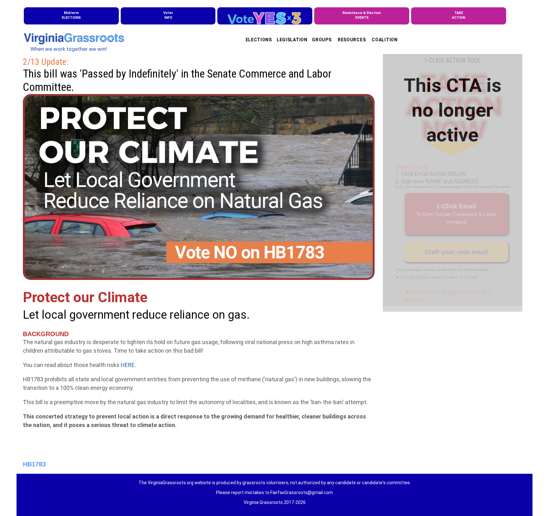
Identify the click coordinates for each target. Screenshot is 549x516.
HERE (128, 365)
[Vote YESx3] (264, 15)
